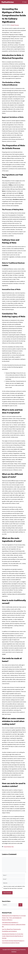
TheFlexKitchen (7, 2)
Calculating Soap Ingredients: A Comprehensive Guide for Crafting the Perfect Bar (13, 924)
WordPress (13, 951)
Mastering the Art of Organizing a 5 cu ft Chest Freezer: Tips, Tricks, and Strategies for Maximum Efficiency (14, 918)
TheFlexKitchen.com (15, 949)
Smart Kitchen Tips (9, 846)
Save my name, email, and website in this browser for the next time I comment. (14, 887)
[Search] (20, 904)
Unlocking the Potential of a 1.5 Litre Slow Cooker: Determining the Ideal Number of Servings (12, 936)
